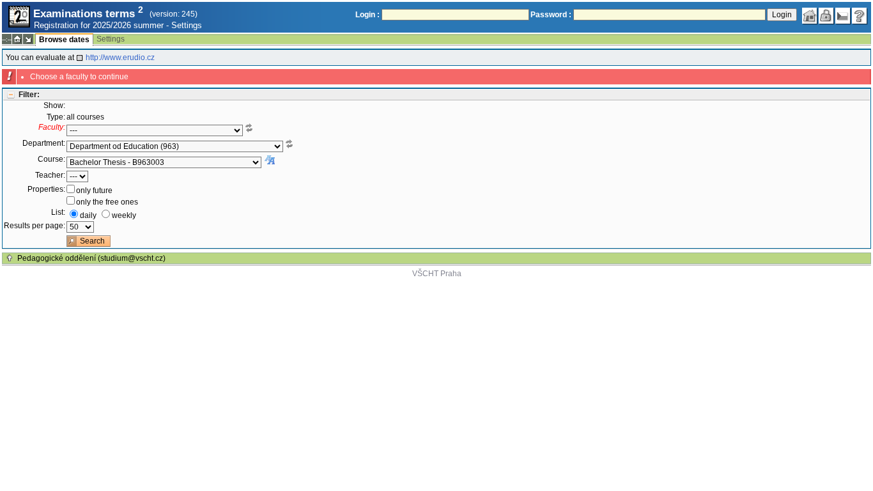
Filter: (29, 94)
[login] (826, 16)
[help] (859, 16)
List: (58, 212)
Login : (367, 14)
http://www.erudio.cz (120, 57)
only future (94, 190)
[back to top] (9, 258)
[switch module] (28, 39)
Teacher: (50, 175)
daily (88, 215)
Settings (186, 25)
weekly (124, 215)
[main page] (809, 16)
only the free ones (107, 202)
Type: (56, 117)
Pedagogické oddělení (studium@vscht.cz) (91, 258)
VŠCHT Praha (436, 273)
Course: (51, 159)
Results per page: (34, 225)
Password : (550, 14)
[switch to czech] (843, 16)
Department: (43, 143)
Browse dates (64, 39)
